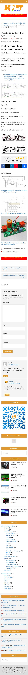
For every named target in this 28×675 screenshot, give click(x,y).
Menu (14, 1)
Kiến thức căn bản (6, 573)
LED (7, 545)
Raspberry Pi (7, 586)
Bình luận (6, 302)
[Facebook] (3, 166)
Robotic (8, 554)
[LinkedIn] (12, 166)
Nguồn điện (9, 549)
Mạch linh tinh (9, 547)
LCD (7, 543)
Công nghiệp (7, 528)
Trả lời (5, 376)
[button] (17, 158)
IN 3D (5, 581)
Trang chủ (5, 23)
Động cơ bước (10, 539)
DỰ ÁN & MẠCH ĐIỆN (15, 23)
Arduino (6, 575)
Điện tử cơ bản (8, 577)
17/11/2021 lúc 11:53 (14, 383)
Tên (4, 325)
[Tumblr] (20, 166)
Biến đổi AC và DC (11, 535)
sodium (5, 635)
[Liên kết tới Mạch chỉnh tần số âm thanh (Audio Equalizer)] (14, 204)
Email (5, 333)
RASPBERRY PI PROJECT (13, 566)
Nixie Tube (6, 583)
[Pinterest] (16, 166)
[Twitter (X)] (7, 166)
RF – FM (11, 25)
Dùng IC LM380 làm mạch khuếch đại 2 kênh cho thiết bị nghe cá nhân (13, 243)
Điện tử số (6, 579)
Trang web (6, 342)
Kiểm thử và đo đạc (11, 541)
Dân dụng (20, 248)
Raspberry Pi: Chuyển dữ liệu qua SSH (13, 610)
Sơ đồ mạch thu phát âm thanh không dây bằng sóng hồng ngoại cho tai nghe (14, 191)
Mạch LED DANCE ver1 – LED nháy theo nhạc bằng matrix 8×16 (17, 476)
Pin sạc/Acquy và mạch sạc (13, 551)
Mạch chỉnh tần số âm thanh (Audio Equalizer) (13, 213)
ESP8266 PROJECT (11, 564)
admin (11, 381)
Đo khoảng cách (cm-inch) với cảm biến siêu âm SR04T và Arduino (19, 511)
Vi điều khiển (9, 568)
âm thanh (9, 251)
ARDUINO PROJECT (11, 560)
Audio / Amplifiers (14, 248)
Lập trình (6, 558)
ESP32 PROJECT (11, 562)
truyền (16, 251)
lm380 (13, 251)
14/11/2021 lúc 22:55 (13, 364)
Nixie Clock (7, 570)
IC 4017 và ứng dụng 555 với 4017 (17, 650)
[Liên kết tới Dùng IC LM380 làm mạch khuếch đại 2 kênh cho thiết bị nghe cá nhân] (14, 229)
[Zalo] (24, 166)
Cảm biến (8, 537)
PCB (5, 584)
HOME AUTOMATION (9, 556)
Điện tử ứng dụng (8, 531)
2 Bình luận (19, 38)
